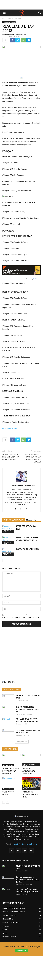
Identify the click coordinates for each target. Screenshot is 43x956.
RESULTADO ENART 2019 (27, 549)
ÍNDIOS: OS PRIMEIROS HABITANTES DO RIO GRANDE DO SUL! (11, 456)
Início (4, 18)
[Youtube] (27, 508)
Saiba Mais (21, 950)
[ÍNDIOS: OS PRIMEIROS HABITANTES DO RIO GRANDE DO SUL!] (8, 710)
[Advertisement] (21, 4)
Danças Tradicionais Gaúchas (29, 788)
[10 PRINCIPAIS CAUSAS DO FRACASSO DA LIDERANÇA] (11, 760)
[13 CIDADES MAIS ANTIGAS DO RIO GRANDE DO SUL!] (8, 733)
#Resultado (6, 428)
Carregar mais (21, 742)
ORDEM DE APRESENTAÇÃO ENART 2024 (28, 771)
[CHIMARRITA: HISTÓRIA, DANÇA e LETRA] (31, 783)
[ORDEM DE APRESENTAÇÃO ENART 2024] (31, 760)
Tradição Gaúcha (8, 765)
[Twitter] (24, 850)
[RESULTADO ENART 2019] (8, 552)
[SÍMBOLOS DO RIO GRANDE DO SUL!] (8, 698)
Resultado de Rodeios (15, 18)
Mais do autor (31, 520)
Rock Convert (37, 279)
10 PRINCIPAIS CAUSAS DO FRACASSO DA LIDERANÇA (11, 771)
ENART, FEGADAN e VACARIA (29, 764)
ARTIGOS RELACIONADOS (13, 520)
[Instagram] (22, 508)
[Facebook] (17, 508)
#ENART (15, 428)
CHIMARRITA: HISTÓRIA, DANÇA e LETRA (30, 794)
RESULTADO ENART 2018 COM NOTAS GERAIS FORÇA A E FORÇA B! (33, 458)
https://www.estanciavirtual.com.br (21, 489)
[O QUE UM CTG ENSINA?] (11, 783)
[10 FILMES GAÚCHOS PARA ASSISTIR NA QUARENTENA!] (8, 722)
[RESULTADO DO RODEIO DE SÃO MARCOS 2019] (8, 540)
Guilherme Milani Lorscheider (15, 35)
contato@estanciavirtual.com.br (25, 844)
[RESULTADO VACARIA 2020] (8, 529)
